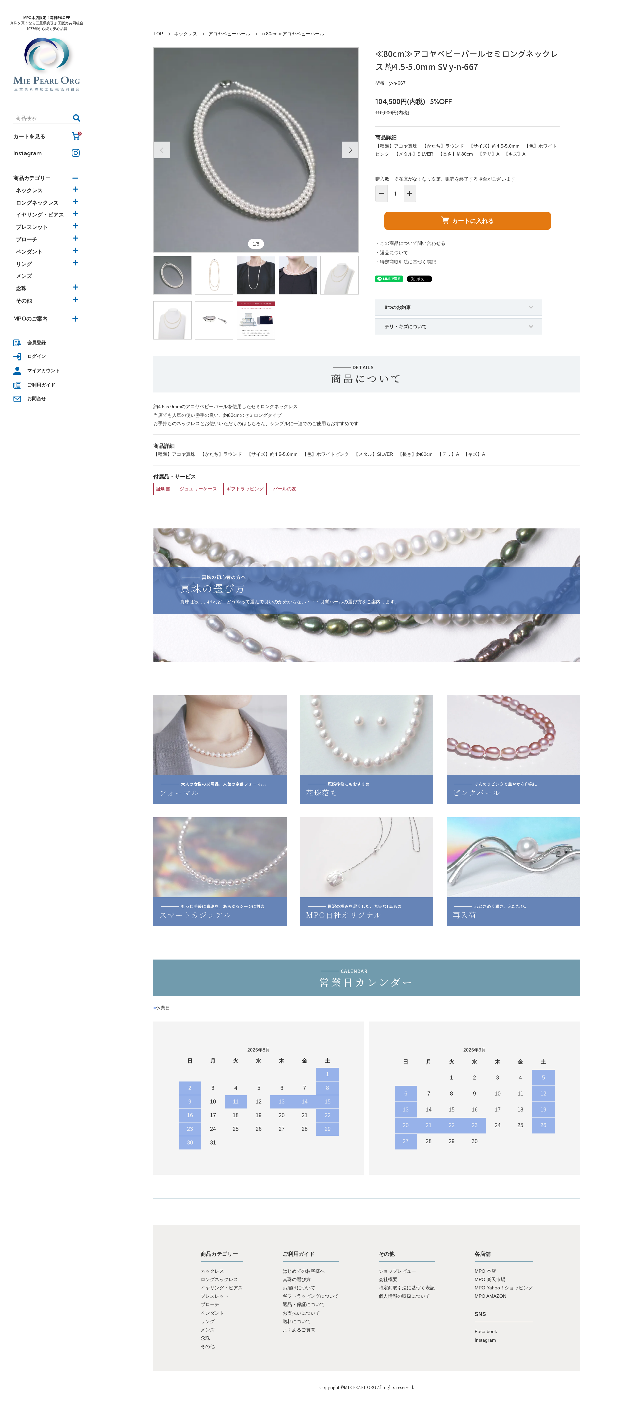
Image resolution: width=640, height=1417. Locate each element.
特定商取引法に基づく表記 (407, 1287)
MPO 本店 (485, 1271)
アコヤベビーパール (229, 33)
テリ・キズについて (406, 326)
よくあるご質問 (299, 1329)
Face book (486, 1331)
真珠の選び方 (297, 1279)
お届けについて (299, 1287)
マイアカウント (43, 370)
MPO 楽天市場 (490, 1279)
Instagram (27, 153)
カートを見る (46, 136)
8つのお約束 (398, 307)
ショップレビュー (397, 1271)
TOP (158, 33)
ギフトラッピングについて (311, 1296)
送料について (297, 1321)
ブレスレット (215, 1296)
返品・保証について (304, 1304)
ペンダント (212, 1313)
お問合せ (36, 398)
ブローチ (210, 1304)
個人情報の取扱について (404, 1296)
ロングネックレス (219, 1279)
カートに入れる (473, 221)
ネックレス (185, 33)
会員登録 (36, 342)
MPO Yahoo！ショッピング (504, 1287)
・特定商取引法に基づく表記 (405, 262)
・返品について (391, 252)
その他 (208, 1346)
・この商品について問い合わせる (410, 243)
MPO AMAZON (490, 1296)
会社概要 (388, 1279)
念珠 (205, 1338)
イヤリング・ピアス (222, 1287)
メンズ (24, 276)
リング (208, 1321)
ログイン (36, 356)
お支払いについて (301, 1313)
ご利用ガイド (41, 384)
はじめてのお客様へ (304, 1271)
